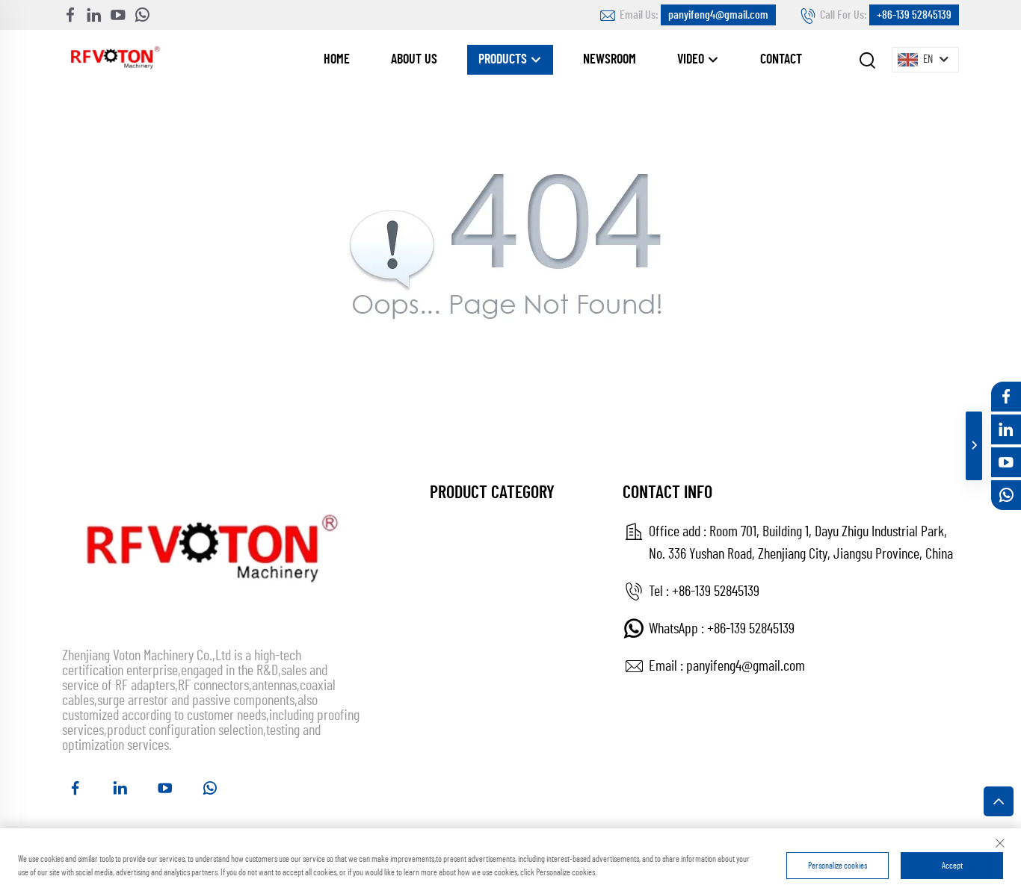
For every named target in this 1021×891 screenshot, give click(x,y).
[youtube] (118, 15)
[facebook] (70, 15)
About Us (414, 59)
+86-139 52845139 (914, 15)
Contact (781, 59)
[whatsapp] (142, 15)
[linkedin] (94, 15)
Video (692, 59)
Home (337, 59)
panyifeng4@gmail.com (718, 15)
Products (504, 59)
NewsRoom (609, 59)
